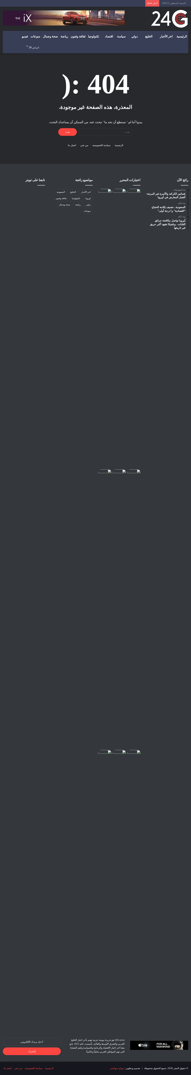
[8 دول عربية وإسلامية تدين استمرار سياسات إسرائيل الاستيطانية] (104, 473)
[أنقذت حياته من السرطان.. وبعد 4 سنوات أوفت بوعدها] (119, 753)
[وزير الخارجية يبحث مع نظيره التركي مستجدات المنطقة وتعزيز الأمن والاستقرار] (119, 608)
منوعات (35, 36)
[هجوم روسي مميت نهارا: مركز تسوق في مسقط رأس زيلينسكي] (104, 328)
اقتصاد (109, 36)
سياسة (121, 36)
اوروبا (88, 198)
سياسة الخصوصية (101, 145)
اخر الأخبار (166, 36)
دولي (134, 36)
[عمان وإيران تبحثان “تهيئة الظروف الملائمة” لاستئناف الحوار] (119, 192)
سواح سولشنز (117, 1068)
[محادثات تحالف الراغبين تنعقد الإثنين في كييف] (104, 889)
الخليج (148, 36)
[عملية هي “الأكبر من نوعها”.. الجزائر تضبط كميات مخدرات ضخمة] (133, 753)
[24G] (169, 19)
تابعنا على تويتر (35, 180)
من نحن (84, 145)
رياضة (64, 36)
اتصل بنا (72, 145)
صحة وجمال (50, 36)
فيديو (25, 36)
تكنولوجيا (93, 36)
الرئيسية (182, 36)
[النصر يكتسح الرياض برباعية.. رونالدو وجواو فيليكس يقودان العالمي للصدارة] (133, 328)
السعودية (61, 192)
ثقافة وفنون (78, 36)
